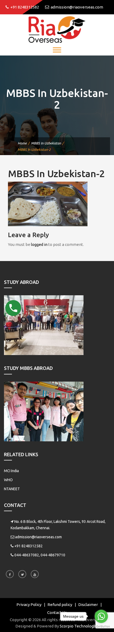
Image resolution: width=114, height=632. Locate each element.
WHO (8, 480)
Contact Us (57, 612)
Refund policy (59, 604)
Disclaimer (88, 604)
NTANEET (12, 489)
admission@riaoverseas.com (38, 537)
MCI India (11, 471)
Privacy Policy (28, 604)
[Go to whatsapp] (101, 616)
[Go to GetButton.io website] (101, 626)
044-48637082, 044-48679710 (39, 555)
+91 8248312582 (28, 546)
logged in (39, 244)
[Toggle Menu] (57, 49)
